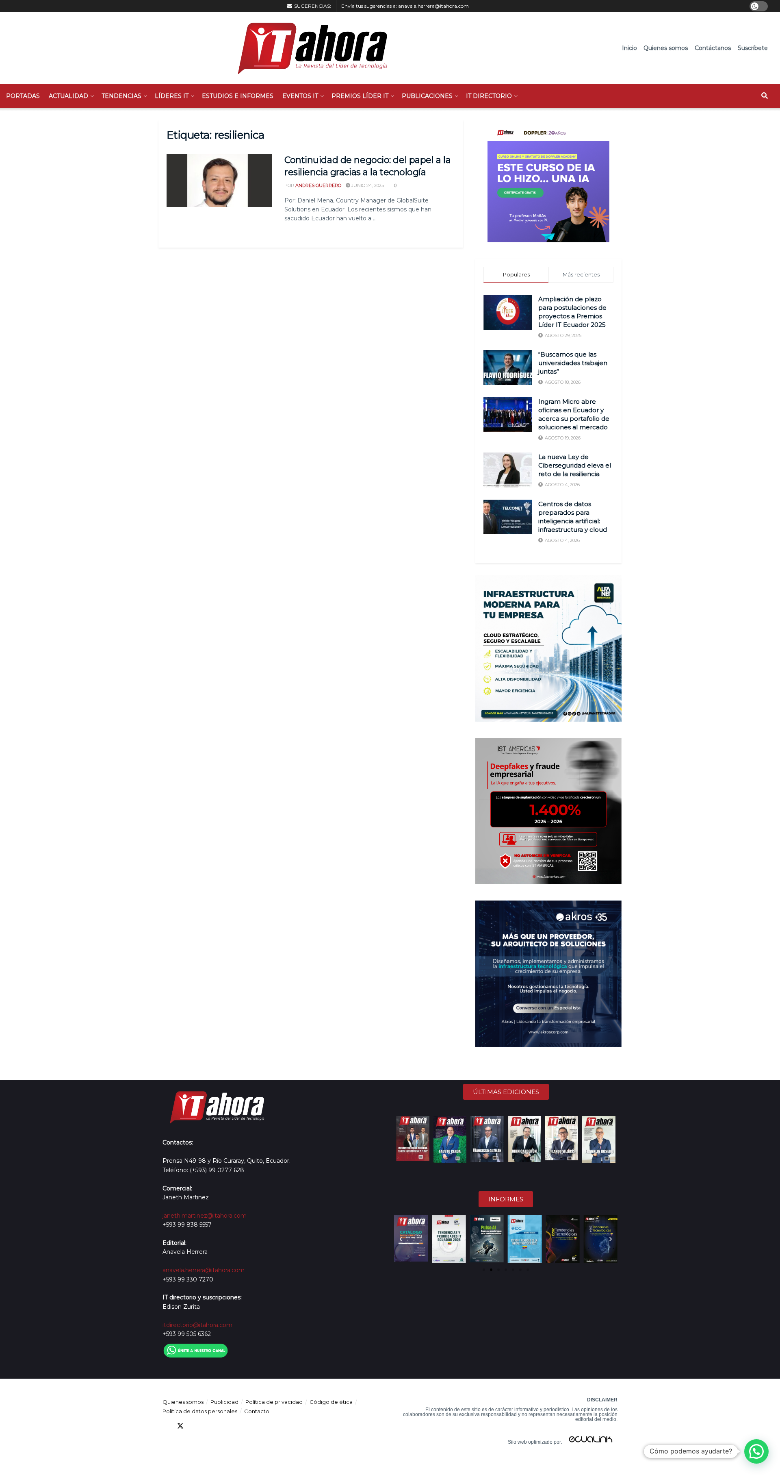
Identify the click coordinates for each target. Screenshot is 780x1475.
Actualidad (68, 96)
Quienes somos (666, 48)
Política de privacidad (274, 1402)
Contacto (256, 1411)
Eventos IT (300, 96)
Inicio (629, 48)
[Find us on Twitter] (180, 1426)
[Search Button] (764, 96)
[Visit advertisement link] (548, 181)
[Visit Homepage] (308, 48)
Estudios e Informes (237, 96)
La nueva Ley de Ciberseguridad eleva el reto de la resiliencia (574, 465)
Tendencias (121, 96)
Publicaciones (427, 96)
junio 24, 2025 (367, 185)
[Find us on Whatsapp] (239, 1426)
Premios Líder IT (360, 96)
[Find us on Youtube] (209, 1426)
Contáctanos (713, 48)
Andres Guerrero (318, 185)
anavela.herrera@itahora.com (433, 6)
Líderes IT (171, 96)
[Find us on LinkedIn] (195, 1426)
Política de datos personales (199, 1411)
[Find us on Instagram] (224, 1426)
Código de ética (331, 1402)
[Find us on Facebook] (165, 1426)
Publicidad (224, 1402)
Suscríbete (753, 48)
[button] (401, 1239)
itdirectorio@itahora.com (197, 1325)
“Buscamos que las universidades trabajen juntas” (572, 362)
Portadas (23, 96)
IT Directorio (489, 96)
